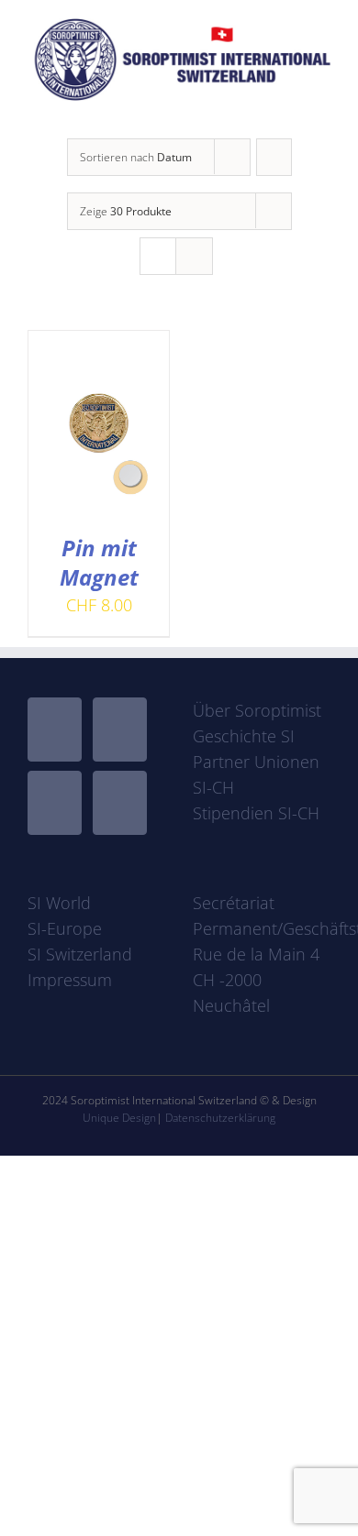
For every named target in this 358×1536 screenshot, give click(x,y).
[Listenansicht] (194, 256)
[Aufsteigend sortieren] (274, 157)
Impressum (70, 980)
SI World (59, 903)
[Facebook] (55, 729)
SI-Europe (65, 928)
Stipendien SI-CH (256, 813)
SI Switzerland (80, 954)
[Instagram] (55, 803)
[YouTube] (120, 729)
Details (98, 449)
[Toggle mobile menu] (323, 110)
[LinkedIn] (120, 803)
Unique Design (119, 1117)
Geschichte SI (244, 736)
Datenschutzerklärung (220, 1117)
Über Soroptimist (257, 710)
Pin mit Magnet (99, 562)
